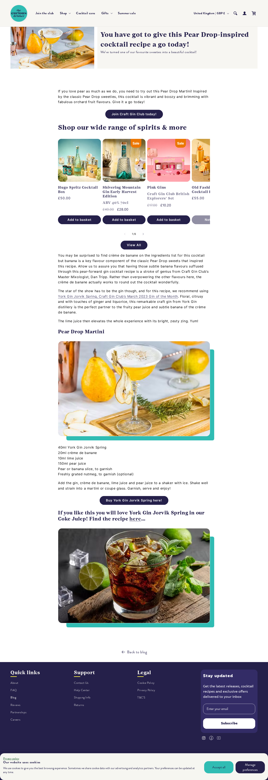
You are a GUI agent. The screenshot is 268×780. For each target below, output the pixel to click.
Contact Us (81, 683)
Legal (144, 672)
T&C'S (141, 697)
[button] (65, 13)
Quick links (25, 672)
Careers (15, 719)
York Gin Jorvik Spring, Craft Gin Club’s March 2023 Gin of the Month (118, 296)
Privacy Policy (146, 690)
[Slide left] (124, 234)
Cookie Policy (146, 683)
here (135, 519)
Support (84, 672)
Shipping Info (82, 697)
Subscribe (229, 723)
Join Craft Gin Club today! (134, 114)
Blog (13, 697)
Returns (79, 705)
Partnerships (18, 712)
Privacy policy (11, 758)
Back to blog (137, 652)
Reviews (15, 705)
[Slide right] (143, 234)
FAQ (13, 690)
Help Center (82, 690)
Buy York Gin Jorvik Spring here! (134, 500)
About (14, 683)
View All (134, 245)
